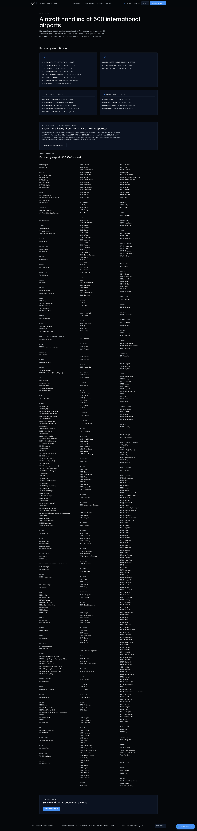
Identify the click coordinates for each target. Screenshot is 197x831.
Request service (157, 3)
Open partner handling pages (53, 145)
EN (145, 3)
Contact (108, 3)
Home (41, 14)
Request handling (50, 808)
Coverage (100, 3)
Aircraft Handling (67, 825)
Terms (113, 825)
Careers (99, 825)
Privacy (106, 825)
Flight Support (89, 3)
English (160, 826)
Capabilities (76, 3)
